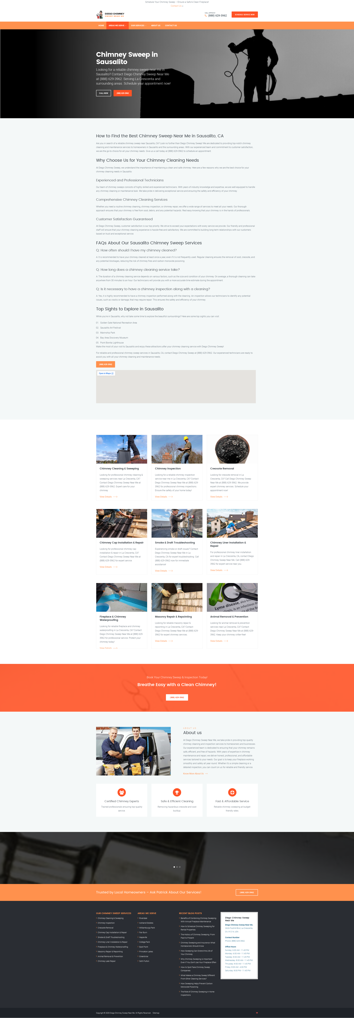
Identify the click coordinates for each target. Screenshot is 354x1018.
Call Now (103, 93)
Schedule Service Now (245, 14)
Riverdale (143, 918)
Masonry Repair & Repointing (110, 951)
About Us (155, 25)
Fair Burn (143, 932)
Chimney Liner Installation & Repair (112, 942)
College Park (144, 942)
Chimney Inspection (106, 923)
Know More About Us (193, 773)
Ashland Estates (146, 923)
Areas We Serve (116, 25)
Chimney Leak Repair (107, 961)
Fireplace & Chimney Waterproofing (113, 946)
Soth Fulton (144, 961)
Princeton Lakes (146, 951)
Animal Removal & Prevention (110, 956)
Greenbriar (143, 956)
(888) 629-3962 (217, 15)
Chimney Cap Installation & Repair (112, 932)
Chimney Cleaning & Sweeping (110, 918)
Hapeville (143, 937)
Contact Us (176, 5)
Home (101, 25)
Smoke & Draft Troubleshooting (111, 937)
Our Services (137, 25)
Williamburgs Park (147, 927)
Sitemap (156, 1013)
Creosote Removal (105, 927)
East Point (143, 946)
